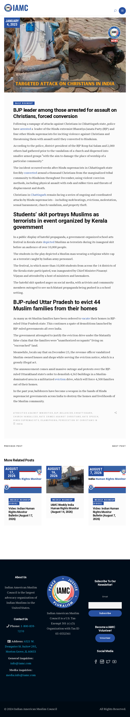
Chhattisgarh (83, 413)
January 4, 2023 (12, 22)
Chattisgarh (38, 195)
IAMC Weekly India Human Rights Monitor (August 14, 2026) (65, 508)
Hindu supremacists (26, 420)
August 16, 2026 (54, 472)
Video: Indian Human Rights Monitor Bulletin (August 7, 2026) (106, 514)
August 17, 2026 (11, 472)
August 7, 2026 (96, 471)
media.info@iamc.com (21, 675)
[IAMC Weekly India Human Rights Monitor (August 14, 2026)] (65, 479)
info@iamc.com (20, 663)
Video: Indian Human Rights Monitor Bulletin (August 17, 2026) (21, 514)
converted (30, 173)
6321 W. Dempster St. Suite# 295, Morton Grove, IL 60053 (21, 646)
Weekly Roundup (62, 500)
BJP (56, 413)
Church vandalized (25, 417)
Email (105, 596)
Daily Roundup (24, 103)
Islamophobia (49, 420)
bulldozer (66, 413)
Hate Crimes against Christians (60, 417)
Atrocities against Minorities (33, 413)
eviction (60, 379)
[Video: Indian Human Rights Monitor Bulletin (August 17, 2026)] (23, 479)
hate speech (90, 417)
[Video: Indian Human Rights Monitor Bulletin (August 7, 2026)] (107, 479)
